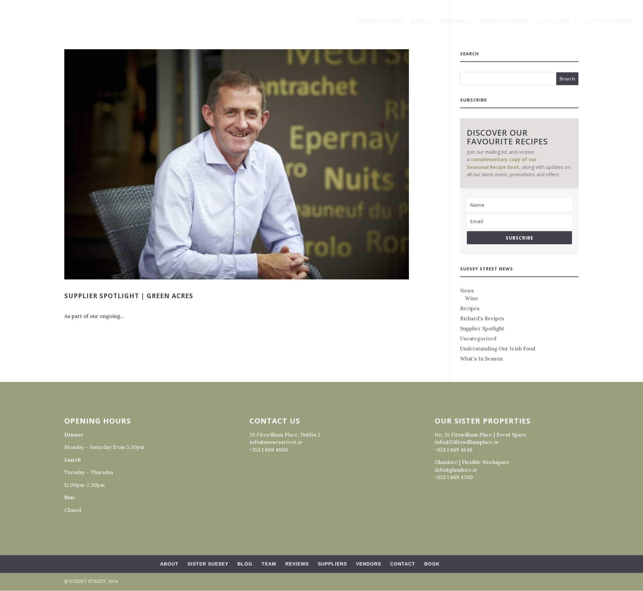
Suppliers (332, 564)
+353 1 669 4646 (454, 450)
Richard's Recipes (482, 318)
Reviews (297, 564)
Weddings (455, 22)
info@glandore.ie (456, 470)
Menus (421, 22)
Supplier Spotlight (482, 328)
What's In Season (481, 358)
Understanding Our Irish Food (497, 348)
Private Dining (503, 22)
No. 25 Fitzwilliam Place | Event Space (480, 435)
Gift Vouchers (609, 22)
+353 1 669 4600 (268, 450)
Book (432, 564)
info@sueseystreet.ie (275, 442)
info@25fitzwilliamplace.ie (467, 442)
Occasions (553, 22)
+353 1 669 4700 (454, 477)
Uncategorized (478, 338)
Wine (471, 298)
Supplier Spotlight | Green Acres (128, 295)
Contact (402, 564)
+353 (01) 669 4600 (40, 6)
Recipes (470, 308)
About (169, 564)
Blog (245, 564)
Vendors (368, 564)
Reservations (380, 22)
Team (269, 564)
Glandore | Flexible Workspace (472, 462)
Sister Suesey (208, 564)
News (467, 290)
